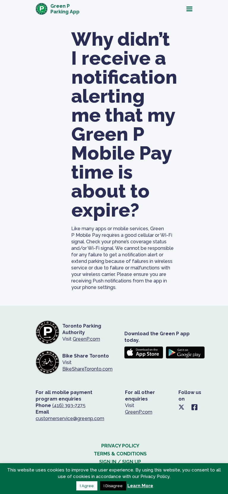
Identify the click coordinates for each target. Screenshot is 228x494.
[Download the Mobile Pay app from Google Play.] (185, 352)
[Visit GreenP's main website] (47, 332)
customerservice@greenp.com (70, 418)
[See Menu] (144, 9)
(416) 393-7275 (69, 405)
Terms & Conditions (120, 454)
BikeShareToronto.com (87, 369)
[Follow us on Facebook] (194, 407)
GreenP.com (86, 339)
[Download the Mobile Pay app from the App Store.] (143, 352)
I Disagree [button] (113, 486)
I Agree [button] (87, 486)
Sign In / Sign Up (120, 462)
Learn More (140, 485)
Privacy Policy (120, 446)
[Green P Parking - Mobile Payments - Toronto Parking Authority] (47, 362)
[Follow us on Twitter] (181, 407)
